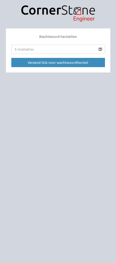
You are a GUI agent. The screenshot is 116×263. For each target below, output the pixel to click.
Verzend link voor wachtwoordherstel (58, 62)
